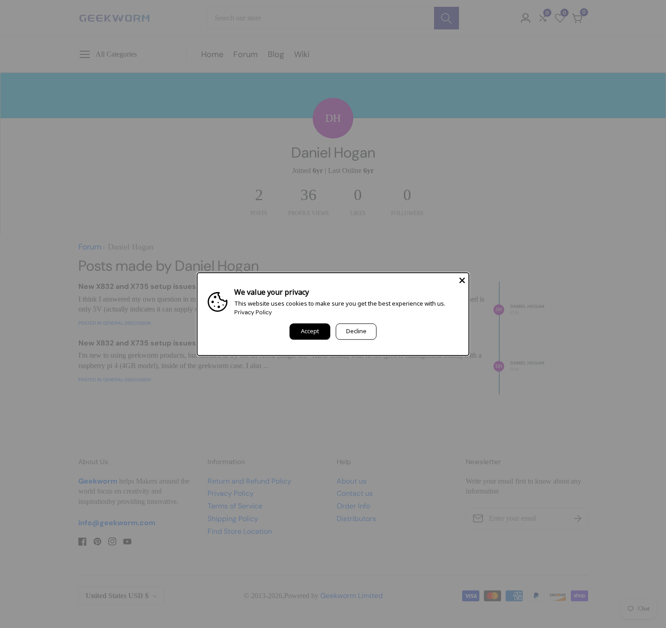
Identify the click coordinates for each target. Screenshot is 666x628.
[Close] (462, 279)
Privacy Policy (253, 312)
